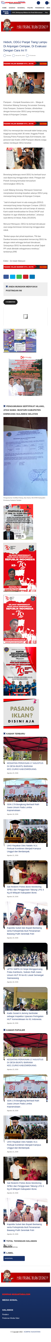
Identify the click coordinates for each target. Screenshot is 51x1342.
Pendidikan (39, 8)
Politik (30, 8)
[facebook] (6, 277)
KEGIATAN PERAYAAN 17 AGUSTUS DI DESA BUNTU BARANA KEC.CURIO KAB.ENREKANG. (25, 766)
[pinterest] (25, 277)
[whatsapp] (19, 277)
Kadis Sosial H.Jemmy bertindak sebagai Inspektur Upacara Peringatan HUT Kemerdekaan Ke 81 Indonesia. (25, 1016)
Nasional (21, 8)
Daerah (12, 8)
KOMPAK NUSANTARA (32, 1332)
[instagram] (15, 1304)
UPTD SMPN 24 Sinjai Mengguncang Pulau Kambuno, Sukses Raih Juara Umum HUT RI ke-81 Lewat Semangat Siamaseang (25, 973)
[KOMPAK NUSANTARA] (13, 4)
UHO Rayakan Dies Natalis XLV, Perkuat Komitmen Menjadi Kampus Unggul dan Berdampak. (24, 848)
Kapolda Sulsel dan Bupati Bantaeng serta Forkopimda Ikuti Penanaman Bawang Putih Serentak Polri (24, 931)
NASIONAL (9, 1258)
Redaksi (5, 1314)
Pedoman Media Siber (10, 1318)
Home (4, 8)
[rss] (22, 1304)
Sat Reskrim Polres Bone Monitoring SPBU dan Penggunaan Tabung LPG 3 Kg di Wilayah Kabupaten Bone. (25, 890)
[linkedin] (32, 277)
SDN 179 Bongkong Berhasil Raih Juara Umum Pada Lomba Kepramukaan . (23, 807)
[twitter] (12, 277)
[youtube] (19, 1304)
